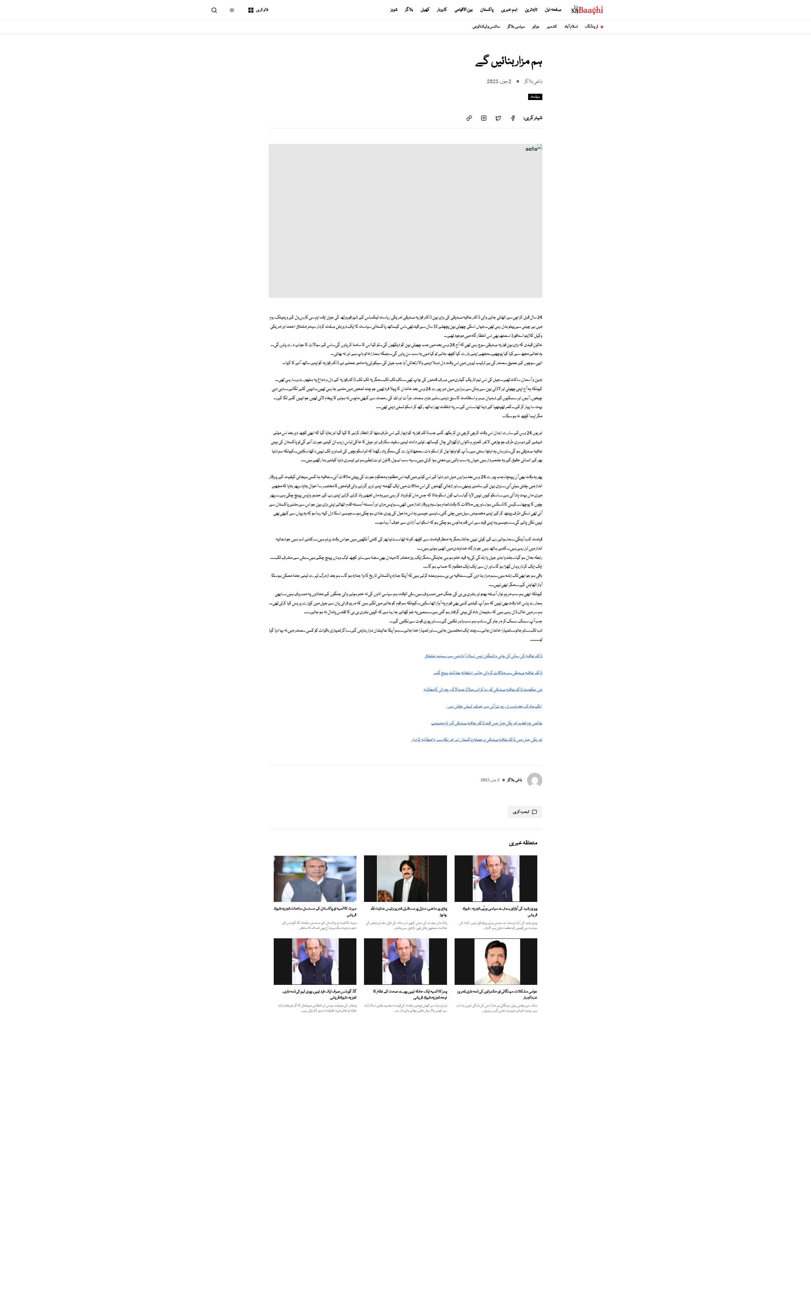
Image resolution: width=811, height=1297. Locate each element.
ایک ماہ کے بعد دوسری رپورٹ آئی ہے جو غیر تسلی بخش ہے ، (494, 706)
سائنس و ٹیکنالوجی (486, 27)
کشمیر (552, 27)
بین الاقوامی (464, 9)
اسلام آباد (571, 27)
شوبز (394, 9)
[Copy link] (469, 118)
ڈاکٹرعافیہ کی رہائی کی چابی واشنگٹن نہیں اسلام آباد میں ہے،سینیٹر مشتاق (483, 656)
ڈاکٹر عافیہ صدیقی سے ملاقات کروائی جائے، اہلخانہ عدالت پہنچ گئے (487, 673)
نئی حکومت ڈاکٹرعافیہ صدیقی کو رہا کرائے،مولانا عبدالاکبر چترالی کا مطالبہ (483, 689)
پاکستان (487, 9)
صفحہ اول (553, 9)
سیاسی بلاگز (516, 27)
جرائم (536, 27)
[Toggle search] (214, 10)
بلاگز (409, 9)
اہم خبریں (509, 9)
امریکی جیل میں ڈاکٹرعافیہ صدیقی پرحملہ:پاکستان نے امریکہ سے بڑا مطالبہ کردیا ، (476, 739)
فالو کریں (262, 10)
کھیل (425, 9)
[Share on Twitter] (498, 118)
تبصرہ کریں (521, 812)
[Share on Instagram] (483, 118)
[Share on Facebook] (513, 118)
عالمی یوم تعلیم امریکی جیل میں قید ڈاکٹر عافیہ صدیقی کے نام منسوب (486, 723)
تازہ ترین (531, 9)
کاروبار (442, 9)
